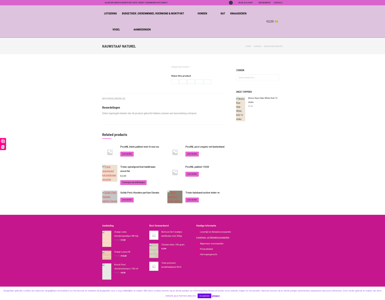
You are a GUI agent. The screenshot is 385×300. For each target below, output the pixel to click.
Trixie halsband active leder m (202, 192)
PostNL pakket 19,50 (197, 166)
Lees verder (127, 154)
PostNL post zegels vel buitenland (204, 146)
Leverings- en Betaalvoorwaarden (212, 237)
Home (248, 46)
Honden (257, 46)
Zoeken (275, 77)
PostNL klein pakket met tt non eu (139, 146)
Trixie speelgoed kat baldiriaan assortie (137, 168)
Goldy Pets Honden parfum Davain (139, 192)
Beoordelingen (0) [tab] (113, 98)
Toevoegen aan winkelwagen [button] (133, 182)
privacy (216, 295)
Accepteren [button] (204, 296)
